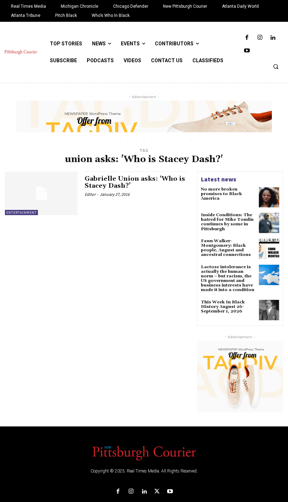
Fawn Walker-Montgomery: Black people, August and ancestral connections (226, 248)
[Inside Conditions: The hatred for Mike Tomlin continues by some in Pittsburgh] (269, 223)
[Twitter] (157, 491)
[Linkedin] (272, 38)
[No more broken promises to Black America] (269, 197)
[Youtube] (246, 51)
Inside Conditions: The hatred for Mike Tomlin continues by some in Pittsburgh (227, 222)
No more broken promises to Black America (221, 194)
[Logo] (144, 452)
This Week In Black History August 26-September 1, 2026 (223, 307)
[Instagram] (259, 38)
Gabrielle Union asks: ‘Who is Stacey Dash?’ (135, 182)
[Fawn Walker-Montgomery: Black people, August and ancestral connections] (269, 249)
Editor (90, 194)
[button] (275, 66)
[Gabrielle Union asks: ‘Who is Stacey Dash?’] (41, 193)
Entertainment (21, 212)
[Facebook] (246, 38)
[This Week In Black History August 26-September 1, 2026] (269, 310)
